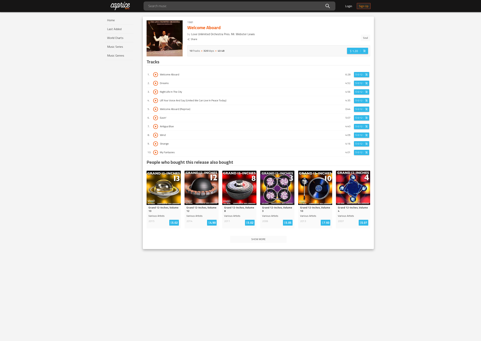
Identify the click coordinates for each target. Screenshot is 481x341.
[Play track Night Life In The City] (155, 92)
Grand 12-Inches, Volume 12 (201, 209)
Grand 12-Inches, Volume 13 (163, 209)
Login (348, 6)
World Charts (115, 38)
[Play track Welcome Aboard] (155, 74)
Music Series (115, 46)
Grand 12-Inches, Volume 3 (277, 209)
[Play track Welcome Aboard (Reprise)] (155, 109)
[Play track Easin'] (155, 117)
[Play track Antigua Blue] (155, 126)
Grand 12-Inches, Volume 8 (239, 209)
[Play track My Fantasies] (155, 152)
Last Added (114, 29)
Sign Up (363, 6)
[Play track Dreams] (155, 83)
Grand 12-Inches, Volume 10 (315, 209)
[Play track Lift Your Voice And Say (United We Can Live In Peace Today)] (155, 100)
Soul (365, 37)
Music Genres (115, 55)
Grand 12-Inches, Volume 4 (353, 209)
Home (111, 20)
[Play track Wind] (155, 135)
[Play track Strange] (155, 143)
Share (194, 39)
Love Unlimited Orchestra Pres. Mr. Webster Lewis (223, 34)
